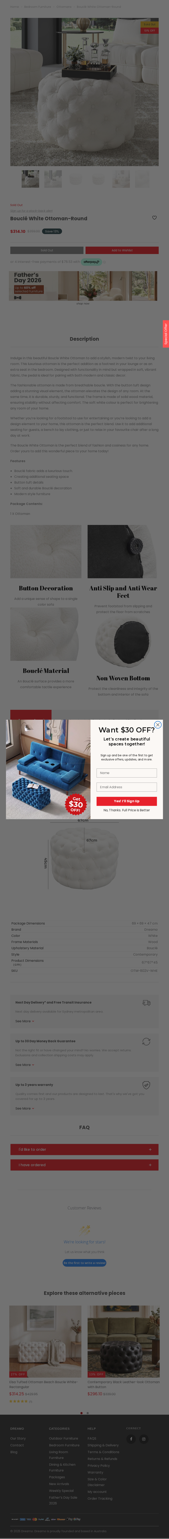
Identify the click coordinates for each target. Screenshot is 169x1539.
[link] (48, 741)
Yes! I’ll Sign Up (127, 801)
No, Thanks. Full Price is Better (126, 810)
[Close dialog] (157, 724)
